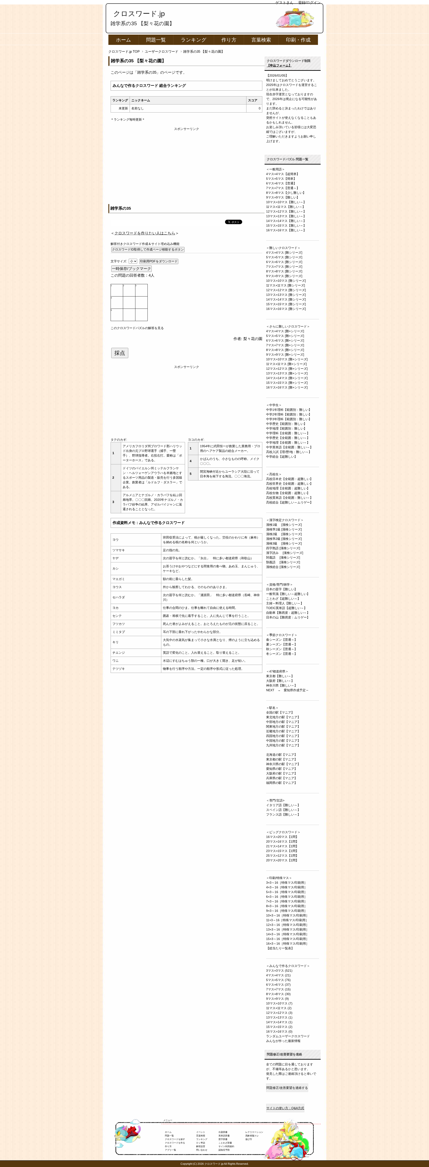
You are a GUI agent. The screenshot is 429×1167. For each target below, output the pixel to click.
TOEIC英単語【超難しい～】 (286, 608)
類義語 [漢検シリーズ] (283, 562)
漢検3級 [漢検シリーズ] (284, 543)
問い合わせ (201, 1150)
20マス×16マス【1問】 (282, 841)
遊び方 (248, 1139)
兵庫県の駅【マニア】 (281, 778)
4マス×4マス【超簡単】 (283, 174)
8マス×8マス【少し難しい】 (286, 192)
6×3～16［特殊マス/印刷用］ (286, 896)
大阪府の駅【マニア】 (281, 773)
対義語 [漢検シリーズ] (283, 557)
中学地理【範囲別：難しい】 (286, 428)
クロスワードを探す (175, 1139)
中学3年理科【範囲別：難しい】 (289, 419)
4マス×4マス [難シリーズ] (284, 252)
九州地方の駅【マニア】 (283, 745)
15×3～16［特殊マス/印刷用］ (287, 939)
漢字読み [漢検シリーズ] (284, 553)
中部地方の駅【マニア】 (283, 722)
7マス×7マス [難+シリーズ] (285, 345)
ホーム (123, 40)
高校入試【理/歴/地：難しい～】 (289, 452)
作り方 (228, 40)
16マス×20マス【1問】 (282, 837)
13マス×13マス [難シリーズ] (286, 294)
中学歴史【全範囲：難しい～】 (288, 438)
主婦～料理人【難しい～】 (285, 603)
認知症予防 (224, 1150)
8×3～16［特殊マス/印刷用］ (286, 906)
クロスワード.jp (139, 14)
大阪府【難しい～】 (280, 681)
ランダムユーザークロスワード (288, 1036)
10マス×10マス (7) (279, 1003)
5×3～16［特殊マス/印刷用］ (286, 892)
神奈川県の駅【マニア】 (283, 764)
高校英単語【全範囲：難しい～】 (289, 497)
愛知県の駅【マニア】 (281, 768)
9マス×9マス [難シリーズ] (284, 276)
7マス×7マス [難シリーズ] (284, 266)
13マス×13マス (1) (279, 1017)
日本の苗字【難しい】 (281, 589)
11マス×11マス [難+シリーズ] (286, 364)
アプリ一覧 (170, 1150)
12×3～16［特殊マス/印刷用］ (287, 925)
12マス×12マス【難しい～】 (286, 211)
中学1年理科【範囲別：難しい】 (289, 409)
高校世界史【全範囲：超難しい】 (289, 483)
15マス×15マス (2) (279, 1027)
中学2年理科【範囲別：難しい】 (289, 414)
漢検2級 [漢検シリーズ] (284, 534)
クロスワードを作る (175, 1143)
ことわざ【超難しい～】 (283, 598)
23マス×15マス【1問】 (282, 851)
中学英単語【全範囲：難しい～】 (289, 447)
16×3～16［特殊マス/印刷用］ (287, 943)
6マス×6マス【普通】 (281, 183)
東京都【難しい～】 (280, 676)
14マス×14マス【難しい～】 (286, 221)
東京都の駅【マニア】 (281, 759)
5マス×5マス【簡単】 (281, 178)
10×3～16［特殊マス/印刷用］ (287, 915)
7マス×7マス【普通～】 (283, 188)
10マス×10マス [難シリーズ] (286, 280)
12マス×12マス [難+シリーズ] (287, 368)
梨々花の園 (252, 339)
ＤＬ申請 (200, 1143)
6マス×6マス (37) (278, 984)
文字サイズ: (119, 261)
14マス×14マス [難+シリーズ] (287, 378)
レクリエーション (254, 1132)
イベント (200, 1132)
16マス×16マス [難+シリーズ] (287, 387)
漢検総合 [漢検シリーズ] (283, 567)
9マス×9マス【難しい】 (283, 197)
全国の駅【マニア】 (280, 712)
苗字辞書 (223, 1139)
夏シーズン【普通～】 (281, 644)
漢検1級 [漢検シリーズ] (284, 524)
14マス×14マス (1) (279, 1022)
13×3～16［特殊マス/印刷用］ (287, 929)
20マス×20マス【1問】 (282, 860)
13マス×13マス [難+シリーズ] (287, 373)
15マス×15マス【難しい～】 (286, 225)
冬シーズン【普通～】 (281, 654)
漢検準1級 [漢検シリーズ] (284, 529)
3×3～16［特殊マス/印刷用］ (286, 882)
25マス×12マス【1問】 (282, 855)
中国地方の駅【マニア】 (283, 740)
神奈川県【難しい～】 (281, 685)
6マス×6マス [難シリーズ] (284, 262)
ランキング (193, 40)
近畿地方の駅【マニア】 (283, 731)
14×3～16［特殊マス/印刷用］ (287, 934)
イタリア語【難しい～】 (283, 805)
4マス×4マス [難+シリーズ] (285, 331)
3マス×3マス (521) (279, 970)
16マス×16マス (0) (279, 1031)
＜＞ (145, 233)
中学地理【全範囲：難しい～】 (288, 442)
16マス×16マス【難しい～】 (286, 230)
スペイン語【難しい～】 (283, 810)
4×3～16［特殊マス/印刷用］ (286, 887)
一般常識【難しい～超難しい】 (288, 594)
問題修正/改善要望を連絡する (287, 1088)
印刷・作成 (298, 40)
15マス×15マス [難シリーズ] (286, 304)
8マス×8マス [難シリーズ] (284, 271)
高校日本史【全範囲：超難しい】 (289, 479)
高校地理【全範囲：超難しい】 (288, 488)
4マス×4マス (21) (278, 975)
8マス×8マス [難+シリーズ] (285, 350)
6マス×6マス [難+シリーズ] (285, 340)
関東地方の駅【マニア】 (283, 726)
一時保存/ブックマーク (131, 269)
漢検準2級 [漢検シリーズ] (284, 539)
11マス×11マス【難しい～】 (285, 207)
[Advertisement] (186, 162)
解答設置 (200, 1146)
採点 (119, 353)
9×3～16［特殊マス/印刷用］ (286, 910)
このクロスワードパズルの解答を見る (137, 328)
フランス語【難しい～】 (283, 814)
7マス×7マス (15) (278, 989)
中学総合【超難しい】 (281, 456)
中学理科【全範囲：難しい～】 (288, 433)
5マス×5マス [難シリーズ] (284, 257)
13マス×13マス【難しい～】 (286, 216)
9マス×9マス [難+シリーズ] (285, 354)
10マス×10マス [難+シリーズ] (287, 359)
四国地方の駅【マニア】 (283, 736)
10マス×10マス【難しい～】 (286, 202)
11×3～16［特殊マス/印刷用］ (287, 920)
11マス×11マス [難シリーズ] (285, 285)
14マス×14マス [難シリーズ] (286, 299)
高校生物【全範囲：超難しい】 (288, 493)
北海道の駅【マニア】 (281, 754)
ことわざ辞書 (225, 1143)
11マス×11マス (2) (279, 1008)
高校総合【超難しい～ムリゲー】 (289, 502)
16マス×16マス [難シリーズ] (286, 309)
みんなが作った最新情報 (283, 1041)
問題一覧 (156, 40)
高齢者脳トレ (252, 1135)
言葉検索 (261, 40)
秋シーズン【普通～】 (281, 649)
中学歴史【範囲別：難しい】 (286, 424)
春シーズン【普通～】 (281, 639)
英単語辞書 (224, 1135)
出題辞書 (223, 1132)
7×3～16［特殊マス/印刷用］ (286, 901)
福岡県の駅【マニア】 (281, 783)
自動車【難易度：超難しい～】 (288, 612)
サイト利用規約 (226, 1146)
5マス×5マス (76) (278, 980)
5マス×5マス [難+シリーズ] (285, 336)
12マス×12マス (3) (279, 1013)
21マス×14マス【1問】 (282, 846)
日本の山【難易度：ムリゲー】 (288, 617)
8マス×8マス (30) (278, 994)
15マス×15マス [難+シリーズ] (287, 382)
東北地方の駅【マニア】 (283, 717)
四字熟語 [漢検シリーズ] (283, 548)
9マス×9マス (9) (277, 998)
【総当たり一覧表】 (280, 948)
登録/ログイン (309, 2)
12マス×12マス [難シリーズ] (286, 290)
